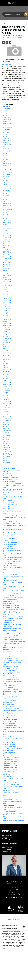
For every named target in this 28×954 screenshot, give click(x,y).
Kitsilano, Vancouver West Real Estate (13, 616)
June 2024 (6, 155)
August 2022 (6, 192)
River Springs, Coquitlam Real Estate (13, 710)
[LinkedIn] (17, 898)
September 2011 (7, 388)
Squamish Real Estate (9, 744)
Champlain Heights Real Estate (11, 515)
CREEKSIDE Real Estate (10, 544)
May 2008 (5, 441)
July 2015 (5, 331)
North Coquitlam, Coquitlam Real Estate (13, 660)
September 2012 (7, 373)
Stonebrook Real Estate (9, 746)
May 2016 (5, 314)
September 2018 (7, 262)
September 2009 (7, 420)
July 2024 (5, 154)
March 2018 (6, 274)
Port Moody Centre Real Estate (11, 679)
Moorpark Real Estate (8, 649)
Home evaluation (6, 849)
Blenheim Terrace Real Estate (11, 479)
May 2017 (5, 293)
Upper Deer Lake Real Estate (11, 784)
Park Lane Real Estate (9, 670)
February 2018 (7, 276)
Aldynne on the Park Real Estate (11, 470)
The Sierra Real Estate (9, 771)
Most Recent (6, 106)
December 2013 (7, 354)
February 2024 (7, 163)
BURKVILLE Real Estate (9, 491)
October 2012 (6, 371)
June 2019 (6, 245)
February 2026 (7, 119)
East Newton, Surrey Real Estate (11, 561)
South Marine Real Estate (10, 725)
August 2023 (6, 174)
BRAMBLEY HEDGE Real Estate (12, 483)
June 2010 (6, 411)
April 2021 (5, 218)
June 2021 (6, 215)
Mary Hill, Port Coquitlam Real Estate (13, 634)
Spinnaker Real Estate (9, 742)
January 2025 (6, 142)
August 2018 (6, 264)
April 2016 (5, 316)
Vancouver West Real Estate (10, 799)
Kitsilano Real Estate (8, 615)
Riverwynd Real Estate (9, 714)
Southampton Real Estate (10, 736)
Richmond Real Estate (9, 706)
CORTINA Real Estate (9, 540)
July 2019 (5, 243)
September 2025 (7, 127)
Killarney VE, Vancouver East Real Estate (14, 613)
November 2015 (7, 325)
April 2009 (5, 426)
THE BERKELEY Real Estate (11, 757)
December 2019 (7, 235)
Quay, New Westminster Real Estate (12, 691)
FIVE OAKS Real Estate (9, 565)
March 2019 (6, 251)
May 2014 (5, 348)
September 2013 (7, 357)
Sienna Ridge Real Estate (10, 719)
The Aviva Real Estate (9, 756)
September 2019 (7, 241)
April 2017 (5, 295)
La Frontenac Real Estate (10, 620)
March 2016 (6, 317)
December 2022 (7, 186)
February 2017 (7, 298)
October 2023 (6, 171)
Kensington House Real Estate (11, 605)
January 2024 (6, 165)
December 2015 (7, 323)
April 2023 (5, 180)
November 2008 (7, 434)
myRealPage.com (17, 919)
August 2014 (6, 342)
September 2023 (7, 173)
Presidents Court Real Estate (10, 689)
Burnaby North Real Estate (10, 500)
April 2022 (5, 199)
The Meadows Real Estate (10, 765)
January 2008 (6, 449)
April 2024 (5, 159)
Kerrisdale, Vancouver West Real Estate (13, 609)
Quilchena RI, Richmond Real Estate (12, 696)
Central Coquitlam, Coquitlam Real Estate (14, 510)
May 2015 (5, 335)
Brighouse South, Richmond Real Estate (13, 489)
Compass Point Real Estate (10, 533)
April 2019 (5, 249)
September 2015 (7, 327)
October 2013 (6, 356)
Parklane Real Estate (8, 674)
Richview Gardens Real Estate (11, 708)
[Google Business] (19, 898)
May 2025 (5, 135)
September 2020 (7, 228)
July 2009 (5, 422)
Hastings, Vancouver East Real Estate (13, 594)
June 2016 (6, 312)
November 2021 (7, 205)
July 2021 (5, 213)
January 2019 (6, 255)
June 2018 (6, 268)
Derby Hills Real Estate (9, 548)
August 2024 (6, 152)
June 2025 (6, 133)
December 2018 (7, 256)
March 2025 (6, 138)
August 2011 (6, 390)
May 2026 (5, 114)
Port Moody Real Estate (9, 685)
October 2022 (6, 190)
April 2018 (5, 272)
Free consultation (6, 851)
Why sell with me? (7, 847)
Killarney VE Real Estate (9, 611)
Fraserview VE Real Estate (10, 574)
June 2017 (6, 291)
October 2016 (6, 304)
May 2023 (5, 178)
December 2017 (7, 279)
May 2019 (5, 247)
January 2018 (6, 277)
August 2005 (6, 462)
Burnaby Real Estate (8, 502)
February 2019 (7, 253)
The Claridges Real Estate (10, 759)
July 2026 (5, 110)
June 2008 (6, 439)
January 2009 (6, 432)
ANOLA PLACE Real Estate (10, 472)
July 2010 (5, 409)
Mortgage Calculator (7, 837)
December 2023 (7, 167)
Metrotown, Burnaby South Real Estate (13, 639)
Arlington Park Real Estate (10, 475)
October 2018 (6, 260)
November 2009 (7, 418)
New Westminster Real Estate (11, 655)
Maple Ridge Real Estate (9, 630)
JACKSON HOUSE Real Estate (11, 601)
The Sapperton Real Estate (10, 769)
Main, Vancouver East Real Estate (12, 628)
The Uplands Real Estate (9, 773)
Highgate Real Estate (8, 595)
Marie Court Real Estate (9, 632)
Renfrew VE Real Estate (9, 700)
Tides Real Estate (7, 775)
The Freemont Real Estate (10, 761)
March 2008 (6, 445)
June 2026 (6, 112)
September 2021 (7, 209)
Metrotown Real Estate (9, 637)
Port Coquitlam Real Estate (10, 677)
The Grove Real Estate (9, 763)
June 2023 (6, 176)
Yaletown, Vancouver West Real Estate (13, 820)
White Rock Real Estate (9, 811)
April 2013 (5, 363)
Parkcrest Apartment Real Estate (11, 672)
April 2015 (5, 337)
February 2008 (7, 447)
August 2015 (6, 329)
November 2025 (7, 123)
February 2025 (7, 140)
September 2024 (7, 150)
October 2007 (6, 453)
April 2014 (5, 350)
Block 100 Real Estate (9, 481)
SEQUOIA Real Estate (9, 717)
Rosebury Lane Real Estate (10, 715)
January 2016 (6, 321)
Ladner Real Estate (8, 622)
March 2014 (6, 352)
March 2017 (6, 296)
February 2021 (7, 222)
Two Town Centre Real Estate (11, 782)
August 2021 (6, 211)
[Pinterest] (22, 898)
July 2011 (5, 392)
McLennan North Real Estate (10, 635)
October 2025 (6, 125)
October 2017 (6, 283)
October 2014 (6, 340)
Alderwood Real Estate (9, 468)
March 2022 (6, 201)
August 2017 (6, 287)
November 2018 (7, 258)
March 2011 (6, 397)
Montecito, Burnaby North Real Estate (13, 647)
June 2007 (6, 460)
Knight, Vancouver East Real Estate (12, 618)
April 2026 (5, 115)
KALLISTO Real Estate (9, 603)
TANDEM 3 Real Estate (9, 752)
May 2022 (5, 197)
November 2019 (7, 237)
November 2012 (7, 369)
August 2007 (6, 457)
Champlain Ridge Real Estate (11, 521)
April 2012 (5, 378)
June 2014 (6, 346)
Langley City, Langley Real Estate (12, 624)
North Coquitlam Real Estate (10, 658)
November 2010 (7, 403)
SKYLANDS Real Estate (9, 721)
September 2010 (7, 407)
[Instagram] (9, 898)
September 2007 (7, 455)
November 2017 (7, 281)
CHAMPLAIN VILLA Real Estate (11, 523)
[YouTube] (14, 898)
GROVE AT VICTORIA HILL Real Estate (13, 590)
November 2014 (7, 338)
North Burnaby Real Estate (10, 656)
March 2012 (6, 380)
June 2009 (6, 424)
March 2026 (6, 117)
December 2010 (7, 401)
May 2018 (5, 270)
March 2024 (6, 161)
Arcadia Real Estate (8, 474)
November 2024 (7, 146)
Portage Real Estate (8, 687)
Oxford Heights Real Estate (10, 668)
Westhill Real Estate (8, 805)
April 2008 (5, 443)
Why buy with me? (7, 835)
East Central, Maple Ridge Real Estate (13, 559)
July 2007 (5, 458)
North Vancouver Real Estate (10, 666)
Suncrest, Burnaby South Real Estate (13, 748)
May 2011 (5, 394)
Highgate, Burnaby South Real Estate (13, 597)
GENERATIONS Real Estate (10, 580)
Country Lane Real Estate (10, 542)
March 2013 (6, 365)
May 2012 (5, 376)
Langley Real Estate (8, 626)
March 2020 (6, 234)
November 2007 (7, 451)
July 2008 (5, 437)
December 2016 (7, 300)
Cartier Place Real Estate (9, 506)
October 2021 (6, 207)
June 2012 (6, 375)
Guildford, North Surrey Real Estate (12, 592)
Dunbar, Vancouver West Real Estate (13, 557)
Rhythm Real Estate (8, 704)
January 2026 (6, 121)
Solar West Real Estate (9, 723)
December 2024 (7, 144)
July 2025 (5, 131)
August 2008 (6, 436)
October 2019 (6, 239)
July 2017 (5, 289)
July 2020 (5, 230)
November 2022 (7, 188)
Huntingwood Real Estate (10, 599)
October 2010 (6, 405)
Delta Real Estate (7, 546)
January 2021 (6, 224)
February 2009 (7, 430)
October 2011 (6, 386)
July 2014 (5, 344)
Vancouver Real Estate (9, 790)
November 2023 (7, 169)
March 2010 (6, 415)
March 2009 (6, 428)
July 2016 (5, 310)
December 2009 (7, 417)
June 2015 (6, 333)
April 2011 (5, 396)
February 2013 (7, 367)
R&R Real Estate (7, 698)
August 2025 (6, 129)
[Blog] (6, 898)
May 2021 (5, 216)
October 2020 (6, 226)
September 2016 (7, 306)
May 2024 (5, 157)
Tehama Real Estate (8, 754)
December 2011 (7, 382)
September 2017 (7, 285)
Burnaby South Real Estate (10, 504)
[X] (11, 898)
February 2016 (7, 319)
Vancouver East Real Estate (10, 792)
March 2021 (6, 220)
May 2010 (5, 413)
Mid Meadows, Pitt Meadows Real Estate (14, 641)
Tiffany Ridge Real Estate (10, 776)
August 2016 (6, 308)
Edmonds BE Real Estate (10, 563)
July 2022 (5, 194)
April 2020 (5, 232)
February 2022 (7, 203)
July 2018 (5, 266)
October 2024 (6, 148)
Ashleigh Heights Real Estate (11, 477)
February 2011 (7, 399)
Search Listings (6, 839)
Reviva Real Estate (8, 702)
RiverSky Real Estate (8, 712)
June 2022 (6, 195)
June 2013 (6, 359)
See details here (6, 64)
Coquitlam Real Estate (9, 538)
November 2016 (7, 302)
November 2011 (7, 384)
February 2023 (7, 184)
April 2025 (5, 136)
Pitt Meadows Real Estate (10, 676)
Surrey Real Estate (8, 750)
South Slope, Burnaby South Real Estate (14, 731)
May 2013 (5, 361)
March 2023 (6, 182)
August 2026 (6, 108)
